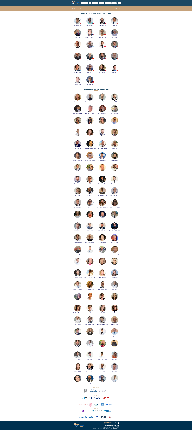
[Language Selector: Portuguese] (120, 3)
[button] (90, 3)
